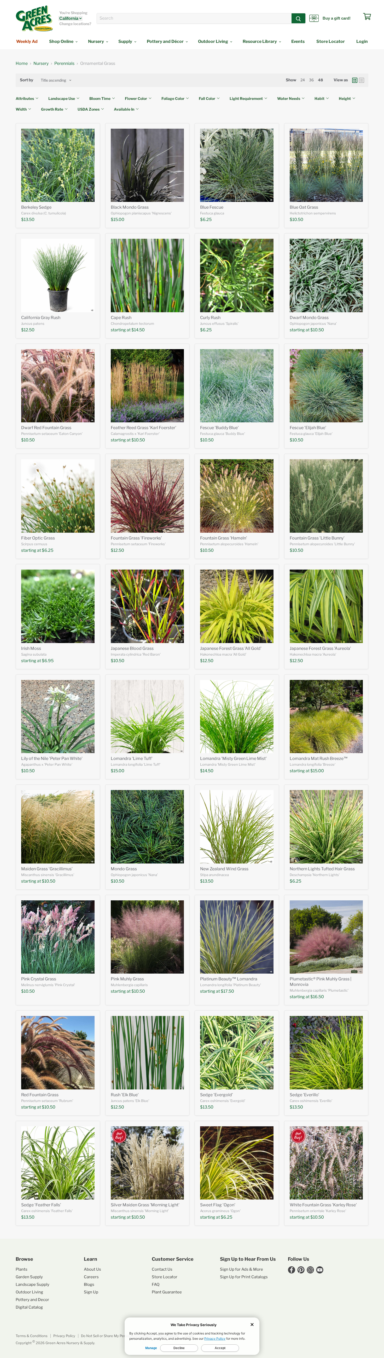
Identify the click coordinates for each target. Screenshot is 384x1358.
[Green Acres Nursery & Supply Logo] (34, 18)
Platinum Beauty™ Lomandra (228, 978)
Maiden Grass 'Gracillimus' (47, 868)
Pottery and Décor (165, 41)
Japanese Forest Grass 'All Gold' (230, 648)
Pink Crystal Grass (38, 978)
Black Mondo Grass (130, 207)
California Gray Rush (40, 317)
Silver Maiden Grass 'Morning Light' (145, 1204)
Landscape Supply (32, 1284)
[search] (194, 18)
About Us (92, 1269)
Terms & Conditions (32, 1336)
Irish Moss (31, 648)
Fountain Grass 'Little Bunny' (317, 538)
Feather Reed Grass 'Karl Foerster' (143, 427)
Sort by (26, 80)
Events (298, 41)
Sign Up (91, 1292)
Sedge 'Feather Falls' (41, 1204)
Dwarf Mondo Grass (309, 317)
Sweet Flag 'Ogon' (217, 1204)
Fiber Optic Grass (38, 538)
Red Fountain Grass (40, 1094)
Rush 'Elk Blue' (125, 1094)
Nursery (96, 41)
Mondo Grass (124, 868)
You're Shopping (73, 13)
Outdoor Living (213, 41)
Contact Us (162, 1269)
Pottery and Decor (32, 1299)
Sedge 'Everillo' (304, 1094)
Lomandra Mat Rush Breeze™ (319, 758)
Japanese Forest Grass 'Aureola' (320, 648)
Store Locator (330, 41)
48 (320, 80)
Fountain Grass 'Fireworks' (136, 538)
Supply (125, 41)
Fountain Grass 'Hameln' (223, 538)
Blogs (89, 1284)
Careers (91, 1277)
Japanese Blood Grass (132, 648)
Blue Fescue (211, 207)
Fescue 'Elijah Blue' (308, 427)
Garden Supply (29, 1277)
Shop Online (61, 41)
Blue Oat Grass (304, 207)
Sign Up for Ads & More (241, 1269)
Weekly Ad (27, 41)
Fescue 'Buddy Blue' (219, 427)
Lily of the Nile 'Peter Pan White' (52, 758)
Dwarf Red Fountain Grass (46, 427)
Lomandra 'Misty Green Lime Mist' (233, 758)
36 (311, 80)
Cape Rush (121, 317)
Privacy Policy (64, 1336)
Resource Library (260, 41)
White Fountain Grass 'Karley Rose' (323, 1204)
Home (22, 63)
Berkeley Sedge (36, 207)
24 (302, 80)
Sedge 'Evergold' (216, 1094)
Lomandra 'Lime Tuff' (132, 758)
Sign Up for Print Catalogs (244, 1277)
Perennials (64, 63)
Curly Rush (210, 317)
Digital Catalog (29, 1307)
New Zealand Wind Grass (224, 868)
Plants (21, 1269)
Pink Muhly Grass (127, 978)
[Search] (298, 18)
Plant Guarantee (167, 1292)
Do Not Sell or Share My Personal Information (117, 1336)
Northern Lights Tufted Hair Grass (322, 868)
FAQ (155, 1284)
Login (362, 41)
